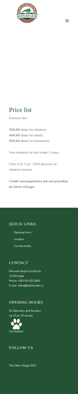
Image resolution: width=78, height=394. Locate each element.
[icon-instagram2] (46, 21)
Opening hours (22, 232)
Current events (22, 246)
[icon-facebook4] (53, 21)
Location (19, 239)
